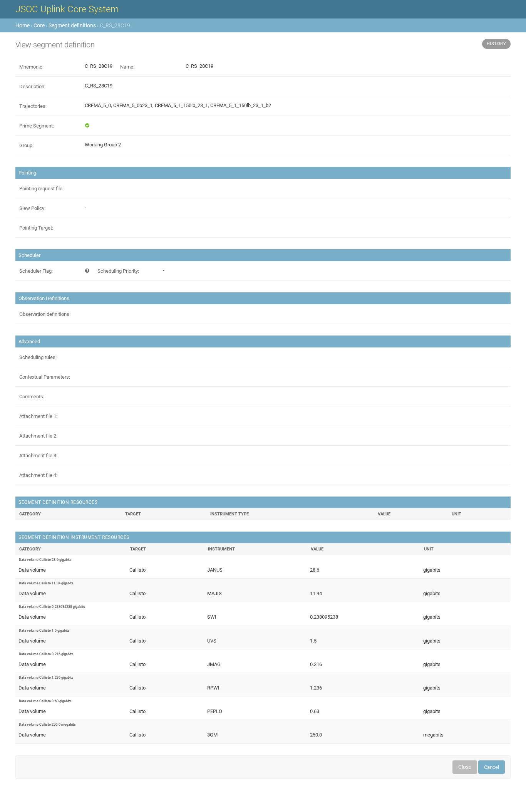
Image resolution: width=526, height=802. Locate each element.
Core (39, 25)
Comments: (31, 396)
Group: (26, 145)
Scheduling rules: (38, 357)
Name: (127, 67)
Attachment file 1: (38, 416)
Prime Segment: (36, 126)
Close (464, 767)
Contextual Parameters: (44, 377)
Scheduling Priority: (118, 271)
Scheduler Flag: (36, 271)
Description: (32, 86)
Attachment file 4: (38, 475)
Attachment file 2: (38, 436)
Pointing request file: (41, 188)
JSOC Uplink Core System (67, 9)
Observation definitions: (44, 314)
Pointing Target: (36, 228)
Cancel (491, 767)
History (496, 43)
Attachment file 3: (38, 455)
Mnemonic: (31, 67)
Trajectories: (33, 106)
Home (22, 25)
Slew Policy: (32, 208)
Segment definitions (72, 25)
